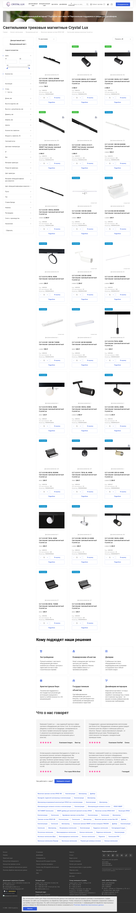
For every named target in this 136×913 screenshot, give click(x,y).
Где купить (54, 4)
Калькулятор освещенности (11, 861)
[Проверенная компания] (10, 896)
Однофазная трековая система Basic (73, 815)
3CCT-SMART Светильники (45, 810)
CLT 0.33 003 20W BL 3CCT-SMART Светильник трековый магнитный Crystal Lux (84, 81)
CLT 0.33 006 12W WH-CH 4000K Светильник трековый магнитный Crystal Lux (84, 540)
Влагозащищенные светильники (66, 832)
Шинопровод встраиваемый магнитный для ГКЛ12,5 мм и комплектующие (60, 802)
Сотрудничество (122, 4)
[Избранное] (104, 4)
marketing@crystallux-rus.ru (12, 887)
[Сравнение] (108, 4)
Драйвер (92, 793)
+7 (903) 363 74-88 (42, 887)
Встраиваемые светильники (68, 828)
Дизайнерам (39, 855)
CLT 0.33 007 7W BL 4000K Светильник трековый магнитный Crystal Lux (51, 540)
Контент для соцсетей (75, 864)
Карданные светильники (100, 828)
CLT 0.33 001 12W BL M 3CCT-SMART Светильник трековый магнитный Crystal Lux (83, 147)
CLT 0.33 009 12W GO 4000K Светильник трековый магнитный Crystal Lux (117, 475)
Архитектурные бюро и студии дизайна (80, 867)
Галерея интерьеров (75, 861)
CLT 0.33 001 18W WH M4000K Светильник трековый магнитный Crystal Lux (117, 146)
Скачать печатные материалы (44, 864)
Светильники (55, 815)
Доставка (72, 876)
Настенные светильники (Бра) (47, 836)
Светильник (54, 823)
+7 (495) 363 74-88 (42, 885)
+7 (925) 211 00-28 (76, 885)
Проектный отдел (8, 858)
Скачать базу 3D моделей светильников (47, 867)
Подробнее (51, 102)
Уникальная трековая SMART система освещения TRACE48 (91, 823)
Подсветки (102, 836)
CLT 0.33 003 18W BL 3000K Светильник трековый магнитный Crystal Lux (84, 409)
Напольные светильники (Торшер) (48, 841)
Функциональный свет (44, 4)
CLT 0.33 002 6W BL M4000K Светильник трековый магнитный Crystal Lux (84, 606)
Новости (71, 852)
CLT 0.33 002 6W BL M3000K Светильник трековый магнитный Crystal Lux (51, 475)
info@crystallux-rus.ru (43, 889)
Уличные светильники (86, 832)
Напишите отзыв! (63, 781)
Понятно (29, 908)
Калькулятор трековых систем (11, 864)
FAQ (37, 873)
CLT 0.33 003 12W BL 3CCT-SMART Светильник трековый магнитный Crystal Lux (117, 81)
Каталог (5, 852)
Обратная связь (73, 870)
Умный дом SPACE (124, 810)
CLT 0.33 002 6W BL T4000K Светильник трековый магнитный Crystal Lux (51, 606)
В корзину (57, 97)
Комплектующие (70, 793)
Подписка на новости (75, 873)
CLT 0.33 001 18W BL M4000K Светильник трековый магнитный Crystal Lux (51, 212)
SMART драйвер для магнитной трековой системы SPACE (74, 810)
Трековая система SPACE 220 (46, 819)
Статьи (71, 855)
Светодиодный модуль (118, 828)
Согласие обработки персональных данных (15, 867)
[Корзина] (112, 4)
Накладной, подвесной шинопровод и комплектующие (54, 798)
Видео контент (73, 858)
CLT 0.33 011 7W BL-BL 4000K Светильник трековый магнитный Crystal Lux (84, 475)
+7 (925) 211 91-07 (9, 885)
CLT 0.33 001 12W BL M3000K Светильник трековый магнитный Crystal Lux (51, 81)
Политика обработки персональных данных (15, 870)
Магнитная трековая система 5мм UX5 (106, 819)
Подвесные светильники (103, 832)
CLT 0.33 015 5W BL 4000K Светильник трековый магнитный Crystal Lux (51, 409)
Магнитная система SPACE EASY (105, 810)
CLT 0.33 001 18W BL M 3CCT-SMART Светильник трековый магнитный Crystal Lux (50, 147)
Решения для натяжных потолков (91, 841)
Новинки (5, 855)
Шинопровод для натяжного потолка (99, 806)
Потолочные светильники (45, 832)
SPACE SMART (118, 806)
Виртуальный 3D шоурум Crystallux (46, 861)
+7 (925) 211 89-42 (76, 887)
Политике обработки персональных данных (89, 905)
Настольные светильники (69, 841)
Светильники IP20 (113, 836)
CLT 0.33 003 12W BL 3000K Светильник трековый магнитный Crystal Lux (117, 409)
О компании (39, 852)
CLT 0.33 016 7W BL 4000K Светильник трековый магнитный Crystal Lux (117, 343)
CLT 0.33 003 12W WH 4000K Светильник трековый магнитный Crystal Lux (84, 278)
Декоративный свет (33, 4)
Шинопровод (83, 793)
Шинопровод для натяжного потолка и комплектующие (54, 806)
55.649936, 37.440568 (83, 891)
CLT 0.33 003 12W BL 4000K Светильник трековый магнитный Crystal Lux (117, 540)
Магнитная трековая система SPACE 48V (50, 793)
